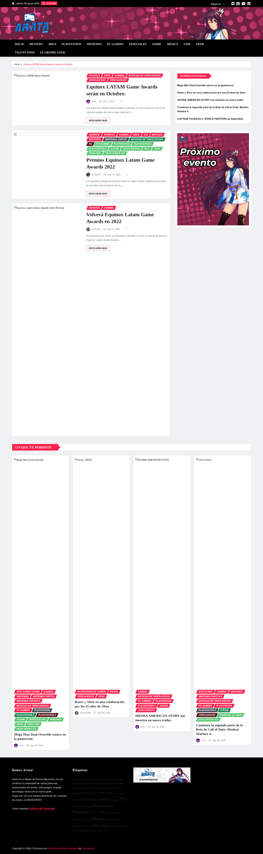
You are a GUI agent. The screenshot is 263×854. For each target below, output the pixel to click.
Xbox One (100, 825)
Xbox (52, 44)
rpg (124, 812)
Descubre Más (98, 120)
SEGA (75, 819)
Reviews (36, 44)
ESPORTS (93, 788)
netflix (121, 793)
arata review (107, 779)
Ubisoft (115, 819)
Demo (98, 783)
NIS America (114, 800)
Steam (98, 818)
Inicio (19, 44)
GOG (108, 788)
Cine (187, 44)
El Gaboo (96, 174)
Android (88, 779)
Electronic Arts (112, 783)
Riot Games (117, 812)
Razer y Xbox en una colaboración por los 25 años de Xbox (211, 92)
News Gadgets (70, 848)
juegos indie (80, 793)
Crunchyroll (91, 783)
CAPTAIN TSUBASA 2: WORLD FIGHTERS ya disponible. (210, 118)
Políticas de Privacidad (42, 808)
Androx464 (85, 712)
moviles (109, 792)
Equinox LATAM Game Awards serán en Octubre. (48, 64)
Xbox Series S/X (117, 826)
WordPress (54, 848)
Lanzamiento (96, 792)
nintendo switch (96, 799)
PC (122, 798)
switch (108, 819)
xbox (89, 826)
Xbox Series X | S (99, 830)
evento (102, 788)
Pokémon (96, 812)
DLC (104, 783)
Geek (200, 44)
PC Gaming (115, 44)
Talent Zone (25, 52)
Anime (156, 44)
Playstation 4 (102, 805)
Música (172, 44)
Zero (94, 101)
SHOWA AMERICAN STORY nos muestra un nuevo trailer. (210, 100)
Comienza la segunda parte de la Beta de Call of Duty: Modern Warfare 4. (219, 729)
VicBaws (96, 229)
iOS (119, 788)
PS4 (103, 812)
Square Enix (85, 819)
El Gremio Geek (52, 52)
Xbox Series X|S (82, 830)
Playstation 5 (83, 811)
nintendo (77, 799)
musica (115, 793)
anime (97, 779)
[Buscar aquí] (250, 43)
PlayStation (71, 44)
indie (114, 788)
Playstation (86, 806)
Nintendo (94, 44)
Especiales (137, 44)
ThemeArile (88, 848)
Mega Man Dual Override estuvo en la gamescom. (205, 85)
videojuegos (79, 826)
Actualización (78, 779)
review (109, 812)
